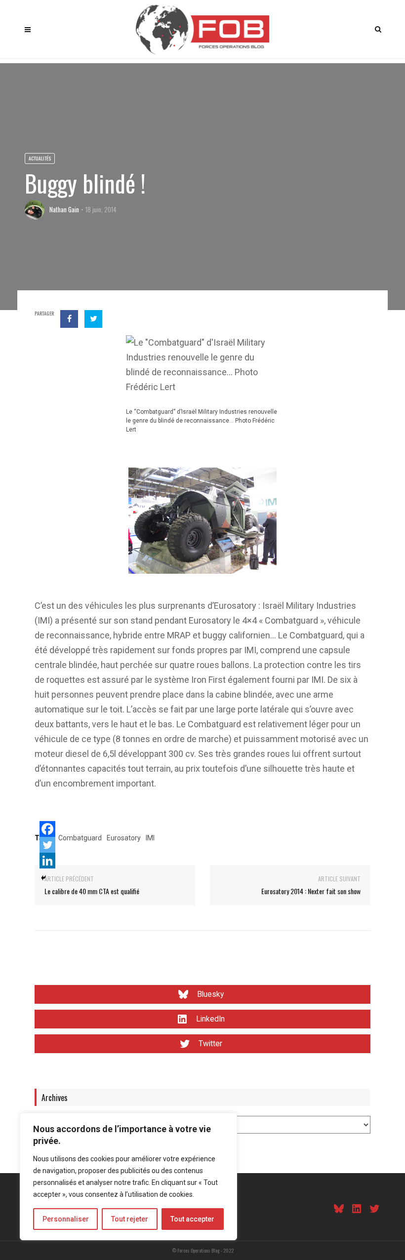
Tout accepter (192, 1219)
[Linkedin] (47, 860)
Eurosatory (124, 838)
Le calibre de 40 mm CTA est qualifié (91, 891)
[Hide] (43, 878)
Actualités (40, 158)
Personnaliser (65, 1219)
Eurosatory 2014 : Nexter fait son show (311, 891)
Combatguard (80, 838)
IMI (150, 838)
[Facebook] (47, 829)
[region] (128, 1176)
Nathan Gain (64, 209)
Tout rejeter (129, 1219)
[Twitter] (47, 845)
